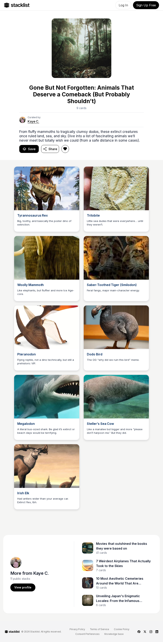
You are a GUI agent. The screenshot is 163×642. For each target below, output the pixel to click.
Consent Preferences (87, 633)
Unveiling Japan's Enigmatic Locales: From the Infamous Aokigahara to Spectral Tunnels (121, 598)
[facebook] (139, 631)
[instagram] (150, 631)
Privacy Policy (77, 629)
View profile (22, 587)
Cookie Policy (121, 629)
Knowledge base (114, 633)
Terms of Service (99, 629)
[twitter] (145, 631)
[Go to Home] (17, 5)
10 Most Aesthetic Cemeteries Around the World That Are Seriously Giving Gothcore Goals (121, 581)
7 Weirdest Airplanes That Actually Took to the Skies (123, 563)
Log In (123, 5)
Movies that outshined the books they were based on (121, 546)
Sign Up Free (146, 5)
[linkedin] (156, 631)
